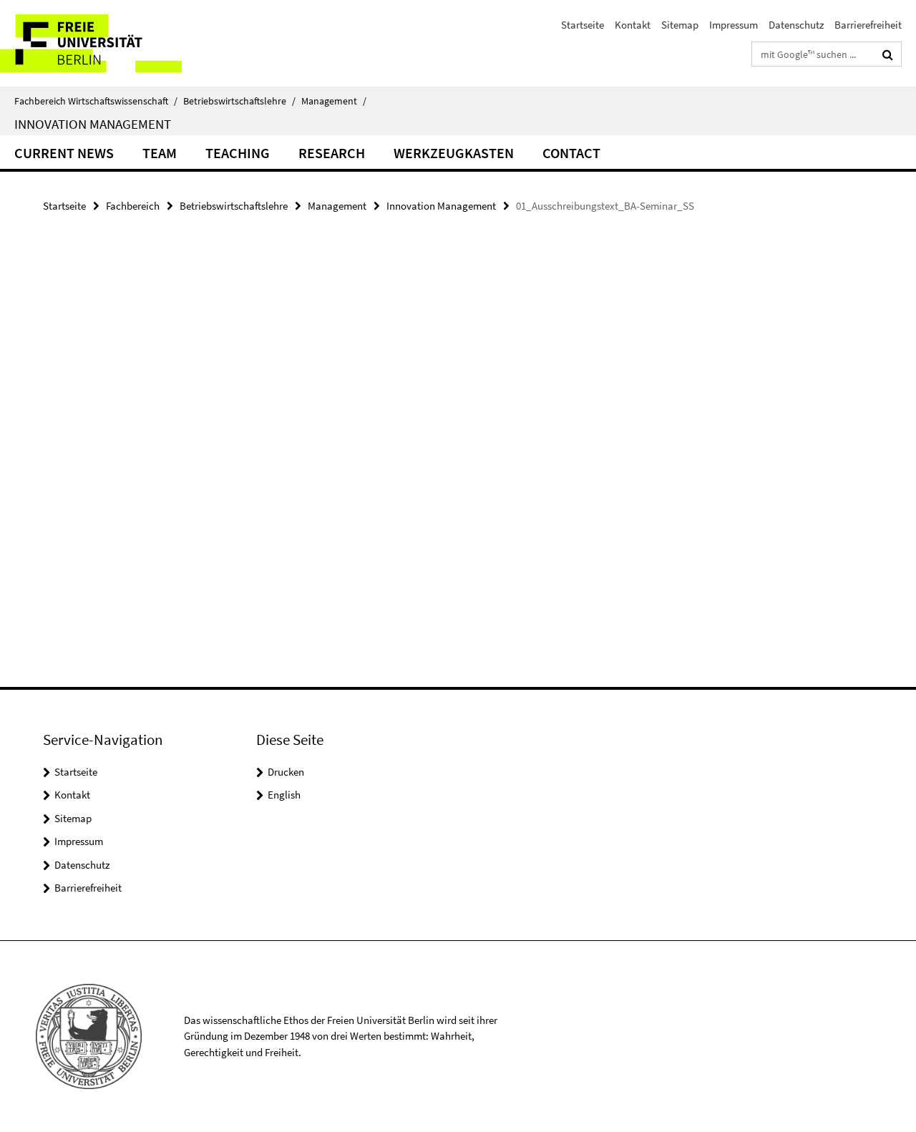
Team (159, 153)
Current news (64, 153)
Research (331, 153)
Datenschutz (796, 24)
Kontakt (633, 24)
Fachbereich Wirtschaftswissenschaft (95, 101)
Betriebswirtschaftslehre (239, 101)
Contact (571, 153)
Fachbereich (133, 206)
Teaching (237, 153)
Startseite (582, 24)
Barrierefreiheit (868, 24)
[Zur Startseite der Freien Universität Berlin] (120, 43)
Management (333, 101)
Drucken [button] (286, 772)
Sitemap (679, 24)
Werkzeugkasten (454, 153)
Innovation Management (92, 123)
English (284, 794)
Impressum (733, 24)
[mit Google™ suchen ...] (887, 54)
